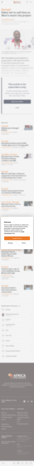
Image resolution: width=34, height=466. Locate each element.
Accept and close (17, 238)
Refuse (24, 243)
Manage (10, 243)
